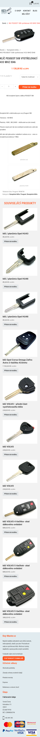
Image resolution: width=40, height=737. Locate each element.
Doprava (5, 682)
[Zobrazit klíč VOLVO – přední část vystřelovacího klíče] (20, 388)
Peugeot (23, 194)
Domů (4, 23)
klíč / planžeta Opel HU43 (15, 233)
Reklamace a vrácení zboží (11, 687)
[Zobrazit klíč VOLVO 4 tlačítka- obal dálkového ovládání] (20, 509)
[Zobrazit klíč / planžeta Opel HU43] (20, 219)
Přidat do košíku (10, 241)
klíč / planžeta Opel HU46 (15, 278)
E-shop (18, 11)
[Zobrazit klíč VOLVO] (20, 432)
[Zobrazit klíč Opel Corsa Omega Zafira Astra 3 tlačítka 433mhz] (20, 343)
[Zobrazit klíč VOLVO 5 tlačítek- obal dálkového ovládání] (20, 550)
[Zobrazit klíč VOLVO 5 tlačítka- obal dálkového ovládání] (20, 595)
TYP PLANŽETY (6, 76)
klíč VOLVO (8, 446)
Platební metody (8, 678)
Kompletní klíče (13, 50)
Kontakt (27, 11)
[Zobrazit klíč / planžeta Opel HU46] (20, 261)
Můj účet (26, 14)
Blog (35, 11)
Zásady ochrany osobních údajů (12, 673)
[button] (34, 28)
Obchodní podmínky (9, 668)
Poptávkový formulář (13, 658)
